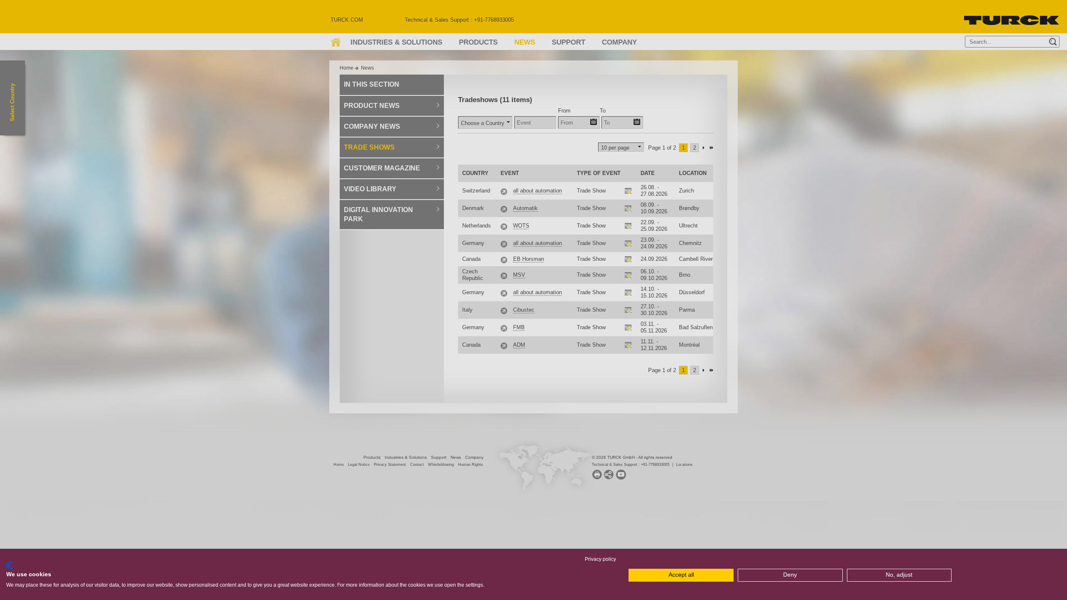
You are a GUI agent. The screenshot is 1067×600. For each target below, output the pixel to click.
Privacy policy (600, 559)
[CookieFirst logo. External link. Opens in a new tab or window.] (9, 565)
